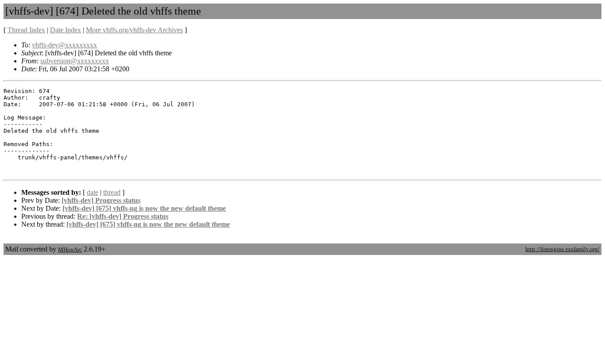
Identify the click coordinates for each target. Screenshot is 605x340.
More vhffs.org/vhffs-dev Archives (134, 30)
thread (111, 192)
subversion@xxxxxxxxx (74, 61)
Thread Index (26, 30)
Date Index (65, 30)
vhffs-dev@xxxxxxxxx (64, 45)
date (92, 192)
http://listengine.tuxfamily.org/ (562, 249)
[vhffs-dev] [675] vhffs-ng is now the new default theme (144, 208)
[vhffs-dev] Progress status (101, 200)
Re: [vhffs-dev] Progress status (122, 216)
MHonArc (70, 249)
